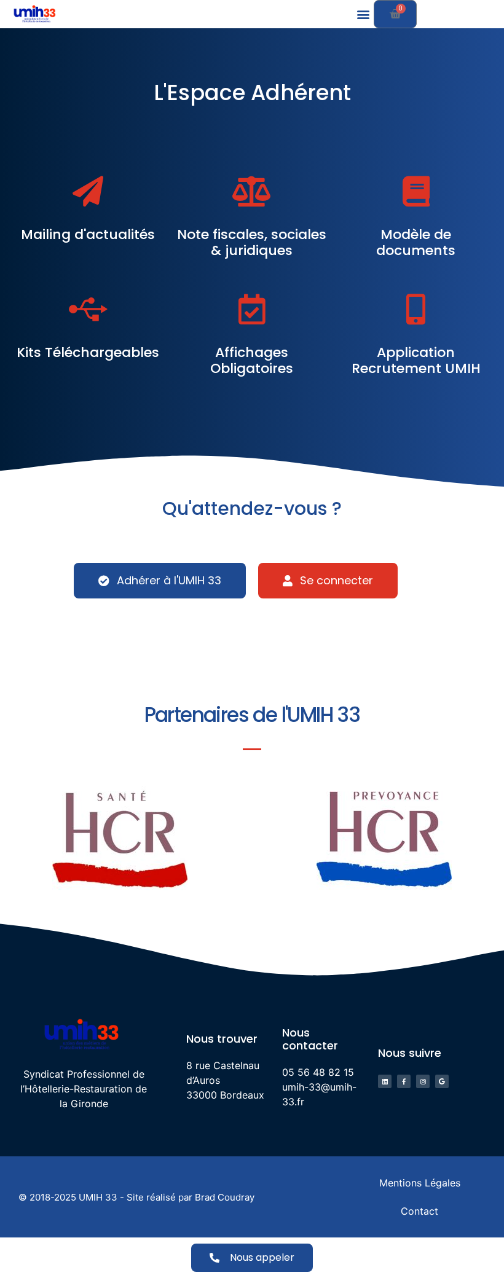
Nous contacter (310, 1039)
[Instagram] (423, 1081)
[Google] (442, 1081)
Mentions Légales (419, 1183)
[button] (363, 14)
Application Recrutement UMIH (416, 360)
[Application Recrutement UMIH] (416, 309)
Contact (419, 1211)
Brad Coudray (224, 1197)
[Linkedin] (385, 1081)
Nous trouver (222, 1038)
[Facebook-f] (404, 1081)
